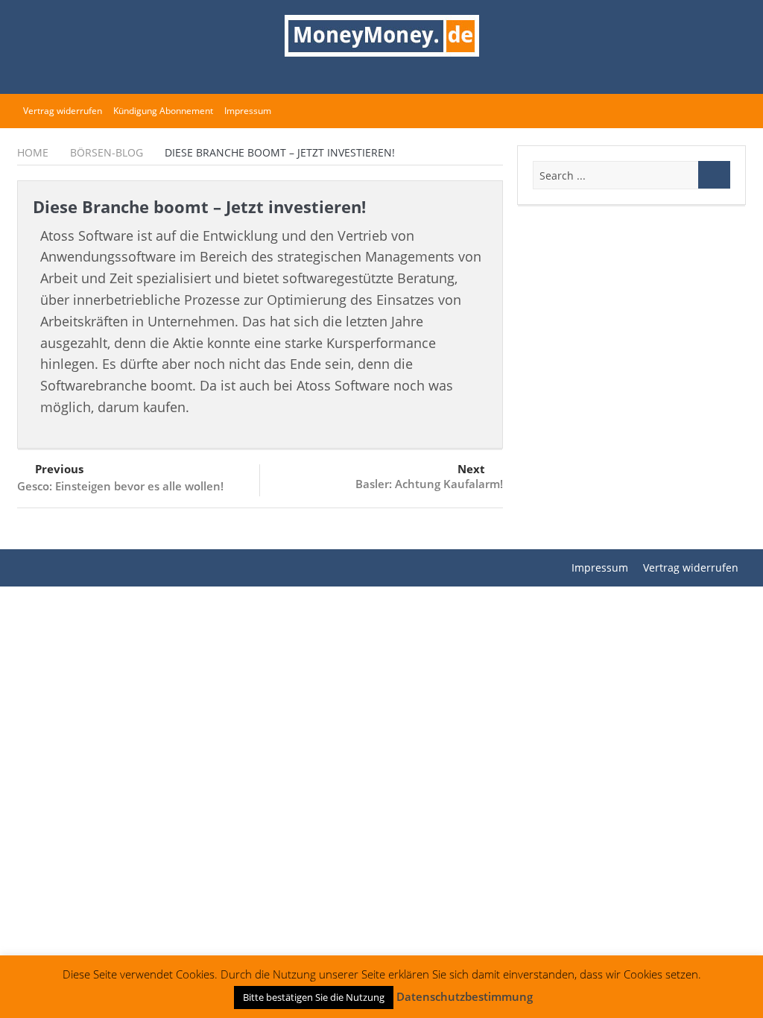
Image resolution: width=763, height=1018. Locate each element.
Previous (59, 468)
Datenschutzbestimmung (464, 996)
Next (471, 468)
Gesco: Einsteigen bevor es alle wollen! (120, 485)
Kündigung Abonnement (163, 110)
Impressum (247, 110)
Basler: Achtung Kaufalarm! (429, 483)
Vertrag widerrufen (62, 110)
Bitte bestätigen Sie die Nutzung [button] (313, 997)
